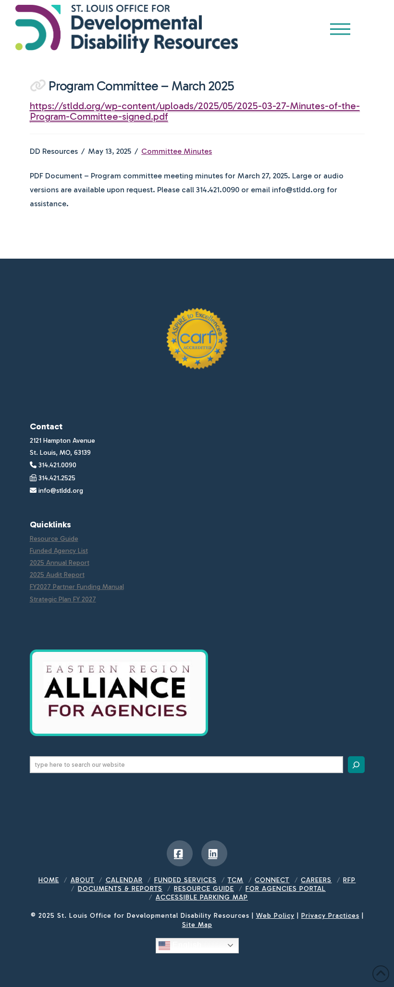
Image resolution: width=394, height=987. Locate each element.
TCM (235, 880)
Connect (272, 880)
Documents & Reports (120, 889)
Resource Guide (54, 539)
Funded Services (185, 880)
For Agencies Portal (286, 889)
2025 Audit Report (57, 575)
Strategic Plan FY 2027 (63, 599)
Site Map (197, 925)
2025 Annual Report (59, 563)
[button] (340, 28)
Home (48, 880)
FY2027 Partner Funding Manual (77, 587)
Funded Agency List (59, 551)
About (82, 880)
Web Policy (275, 916)
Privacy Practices (330, 916)
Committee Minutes (176, 151)
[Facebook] (180, 853)
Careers (316, 880)
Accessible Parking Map (202, 897)
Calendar (124, 880)
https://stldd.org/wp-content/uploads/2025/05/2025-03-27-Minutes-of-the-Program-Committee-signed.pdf (195, 111)
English (186, 945)
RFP (349, 880)
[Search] (356, 764)
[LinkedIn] (214, 853)
